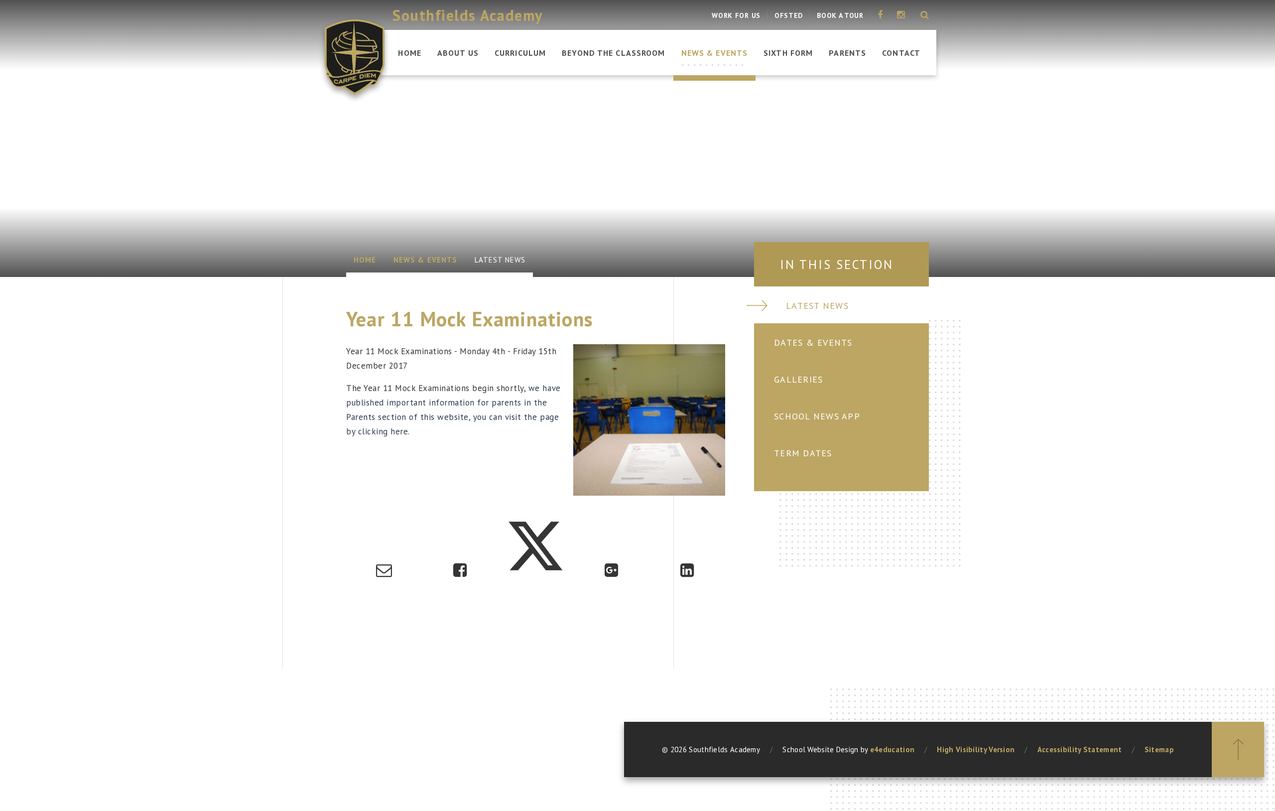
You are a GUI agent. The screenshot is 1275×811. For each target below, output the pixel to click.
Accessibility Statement (1079, 749)
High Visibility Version (976, 749)
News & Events (425, 260)
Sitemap (1159, 749)
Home (365, 260)
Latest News (500, 260)
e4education (892, 749)
